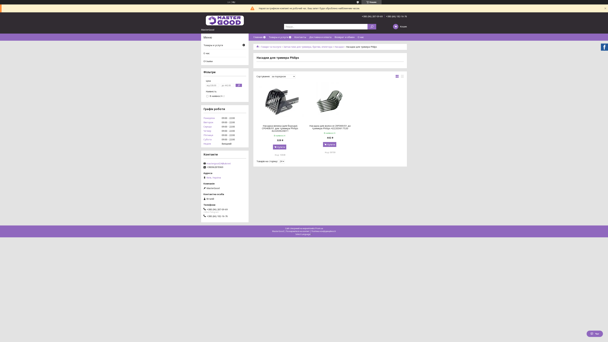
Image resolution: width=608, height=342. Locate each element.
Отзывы (208, 61)
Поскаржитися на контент (297, 231)
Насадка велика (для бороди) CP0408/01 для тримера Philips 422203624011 (280, 128)
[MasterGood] (225, 20)
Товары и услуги (278, 37)
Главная (258, 37)
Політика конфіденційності (323, 231)
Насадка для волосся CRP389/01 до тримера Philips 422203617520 (330, 127)
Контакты (300, 37)
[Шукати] (371, 26)
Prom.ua (319, 228)
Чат (597, 333)
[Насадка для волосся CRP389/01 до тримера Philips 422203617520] (330, 101)
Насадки (339, 46)
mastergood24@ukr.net (219, 163)
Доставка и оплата (320, 37)
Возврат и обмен (345, 37)
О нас (361, 37)
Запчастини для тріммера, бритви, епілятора (307, 46)
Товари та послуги (271, 46)
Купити (281, 147)
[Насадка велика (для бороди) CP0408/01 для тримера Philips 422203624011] (280, 101)
